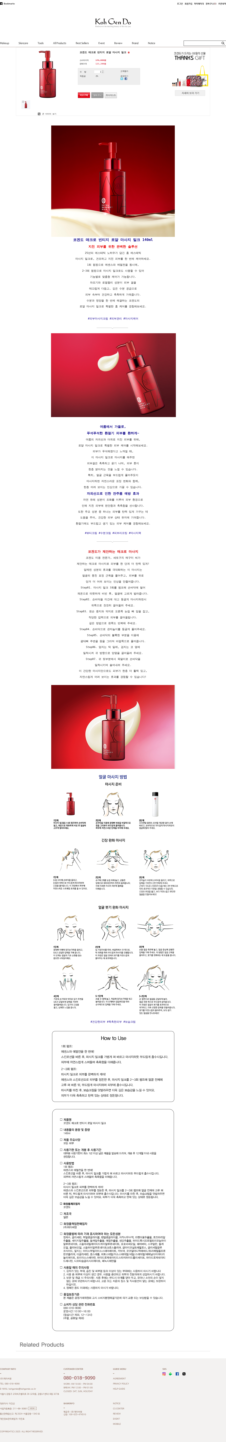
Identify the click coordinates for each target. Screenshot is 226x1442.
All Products (59, 43)
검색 (223, 43)
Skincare (23, 43)
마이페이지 (199, 4)
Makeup (4, 43)
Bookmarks (9, 4)
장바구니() (211, 4)
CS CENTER (118, 1408)
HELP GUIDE (119, 1389)
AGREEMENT (119, 1378)
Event (101, 43)
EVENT (116, 1419)
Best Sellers (82, 43)
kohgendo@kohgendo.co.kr (22, 1389)
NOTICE (116, 1403)
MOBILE (117, 1424)
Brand (135, 43)
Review (118, 43)
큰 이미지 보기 (48, 114)
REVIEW (117, 1414)
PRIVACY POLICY (121, 1384)
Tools (41, 43)
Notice (151, 43)
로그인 (180, 4)
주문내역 (222, 4)
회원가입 (188, 4)
